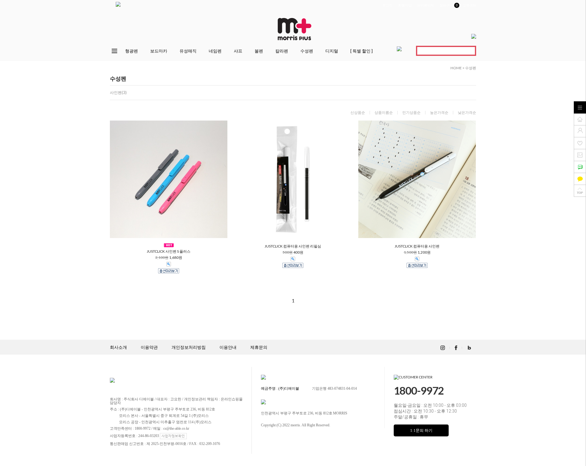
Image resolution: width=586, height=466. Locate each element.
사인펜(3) (118, 92)
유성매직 (188, 50)
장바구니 (448, 5)
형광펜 (131, 50)
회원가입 (404, 5)
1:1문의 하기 (421, 430)
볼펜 (259, 50)
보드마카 (158, 50)
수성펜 (306, 50)
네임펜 (215, 50)
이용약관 (149, 347)
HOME (456, 68)
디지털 (331, 50)
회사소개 (118, 347)
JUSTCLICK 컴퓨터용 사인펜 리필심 (293, 246)
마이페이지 (425, 5)
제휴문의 (258, 347)
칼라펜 (281, 50)
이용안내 (228, 347)
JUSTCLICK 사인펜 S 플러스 (168, 251)
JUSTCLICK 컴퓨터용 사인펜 (417, 246)
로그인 (387, 5)
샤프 (238, 50)
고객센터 (469, 5)
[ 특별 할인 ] (361, 50)
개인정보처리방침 (189, 347)
